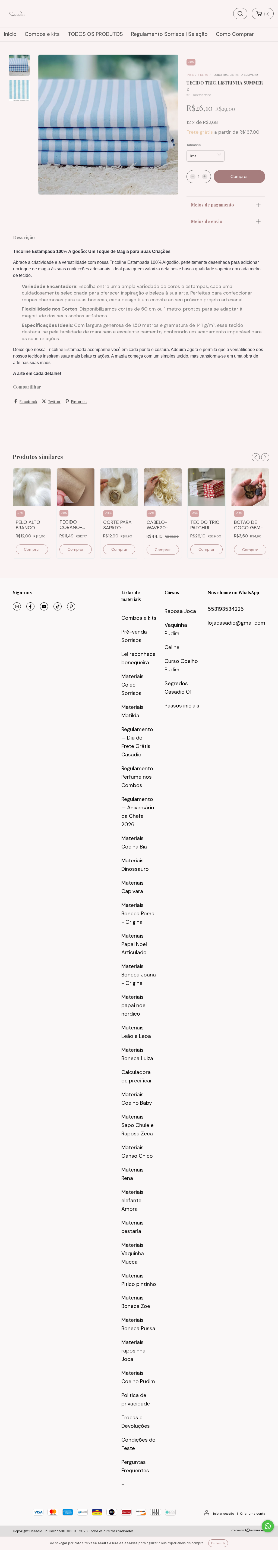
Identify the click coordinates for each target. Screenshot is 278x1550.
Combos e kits (42, 34)
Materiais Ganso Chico (137, 1151)
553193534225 (226, 609)
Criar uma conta (252, 1513)
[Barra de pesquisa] (240, 13)
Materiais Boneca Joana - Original (138, 975)
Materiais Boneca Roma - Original (137, 913)
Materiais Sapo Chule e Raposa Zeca (137, 1125)
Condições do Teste (138, 1444)
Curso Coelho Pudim (181, 665)
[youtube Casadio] (44, 606)
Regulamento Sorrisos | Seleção (169, 34)
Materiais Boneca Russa (138, 1324)
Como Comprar (235, 34)
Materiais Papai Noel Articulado (134, 944)
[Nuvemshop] (248, 1531)
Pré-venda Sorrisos (134, 636)
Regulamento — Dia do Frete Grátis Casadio (137, 742)
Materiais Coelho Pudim (138, 1377)
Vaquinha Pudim (176, 629)
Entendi (218, 1543)
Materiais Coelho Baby (136, 1098)
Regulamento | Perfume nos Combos (138, 777)
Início (10, 34)
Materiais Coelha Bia (134, 842)
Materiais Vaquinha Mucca (132, 1253)
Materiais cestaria (132, 1227)
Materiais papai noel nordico (134, 1005)
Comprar (32, 549)
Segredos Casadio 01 (178, 687)
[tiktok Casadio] (57, 606)
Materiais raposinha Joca (133, 1351)
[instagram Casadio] (17, 606)
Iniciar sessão (223, 1513)
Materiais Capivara (132, 887)
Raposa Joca (180, 611)
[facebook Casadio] (30, 606)
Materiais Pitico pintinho (138, 1280)
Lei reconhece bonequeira (138, 658)
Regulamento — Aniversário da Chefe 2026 (137, 812)
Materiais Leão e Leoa (136, 1031)
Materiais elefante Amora (132, 1200)
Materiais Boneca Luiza (137, 1054)
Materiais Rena (132, 1174)
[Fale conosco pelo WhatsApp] (268, 1526)
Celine (172, 647)
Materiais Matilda (132, 711)
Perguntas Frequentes (135, 1466)
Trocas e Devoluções (135, 1421)
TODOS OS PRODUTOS (95, 34)
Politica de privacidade (135, 1399)
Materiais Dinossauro (135, 864)
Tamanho (194, 145)
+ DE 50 (203, 75)
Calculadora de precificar (136, 1076)
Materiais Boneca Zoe (135, 1302)
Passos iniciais (182, 705)
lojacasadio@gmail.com (236, 622)
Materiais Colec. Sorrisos (132, 685)
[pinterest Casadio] (71, 606)
